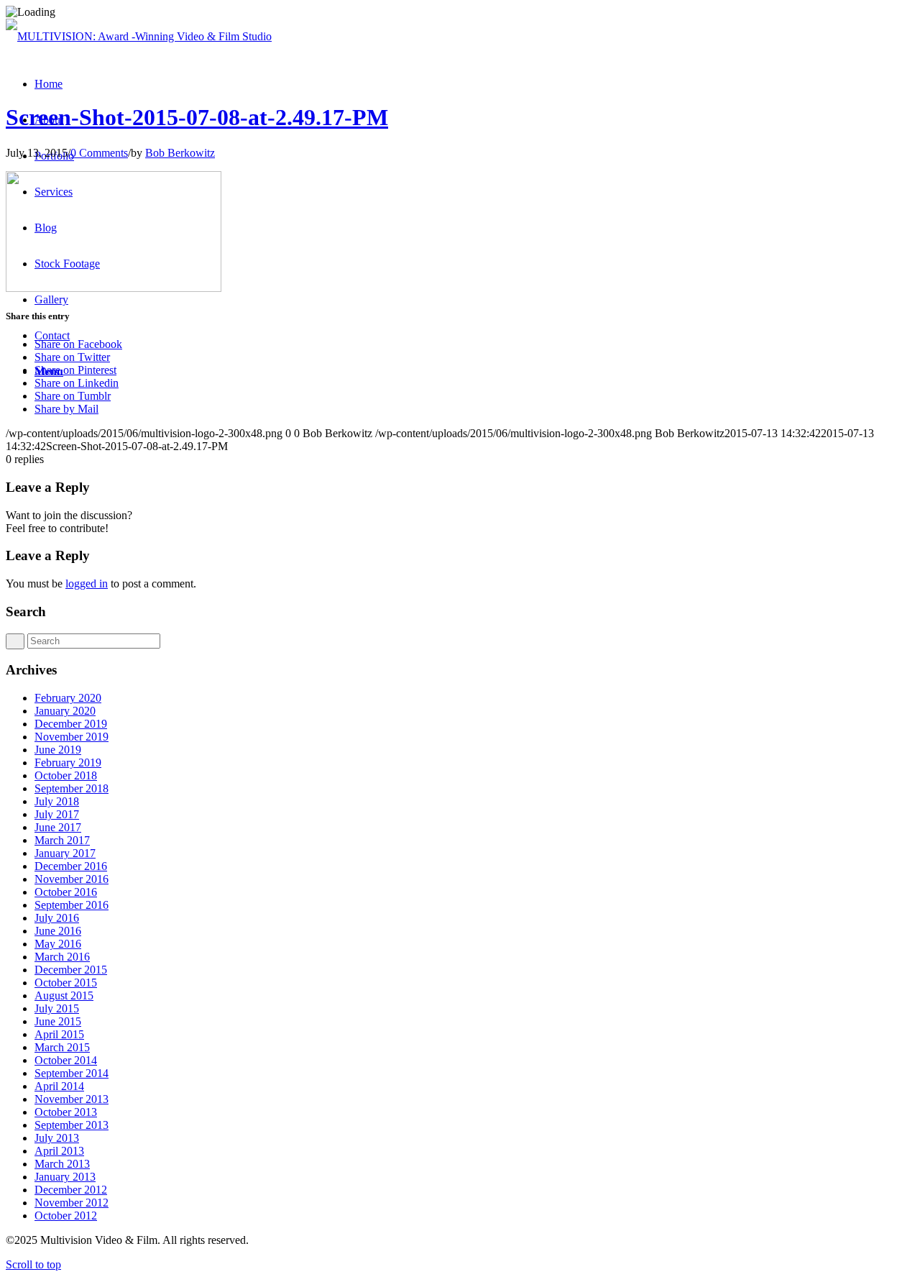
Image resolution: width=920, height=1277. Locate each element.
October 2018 (65, 775)
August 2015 (63, 995)
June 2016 (57, 931)
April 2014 (59, 1086)
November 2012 (71, 1202)
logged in (86, 583)
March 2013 (62, 1164)
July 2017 (56, 814)
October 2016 (65, 892)
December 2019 (70, 724)
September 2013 (71, 1125)
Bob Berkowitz (180, 153)
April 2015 (59, 1034)
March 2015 (62, 1047)
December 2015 (70, 970)
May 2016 (57, 944)
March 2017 (62, 840)
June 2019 (57, 749)
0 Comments (99, 153)
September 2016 (71, 905)
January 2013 (65, 1177)
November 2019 (71, 737)
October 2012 (65, 1215)
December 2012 (70, 1190)
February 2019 (67, 762)
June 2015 (57, 1021)
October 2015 (65, 982)
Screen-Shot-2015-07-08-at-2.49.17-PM (197, 117)
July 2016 (56, 918)
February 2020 (67, 698)
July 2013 (56, 1138)
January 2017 (65, 853)
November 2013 (71, 1099)
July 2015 (56, 1008)
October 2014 (65, 1060)
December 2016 (70, 866)
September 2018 (71, 788)
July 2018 (56, 801)
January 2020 (65, 711)
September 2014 (71, 1073)
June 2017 (57, 827)
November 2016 (71, 879)
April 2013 (59, 1151)
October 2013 (65, 1112)
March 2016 (62, 957)
